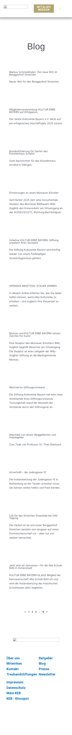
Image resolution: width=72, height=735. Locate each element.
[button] (60, 9)
